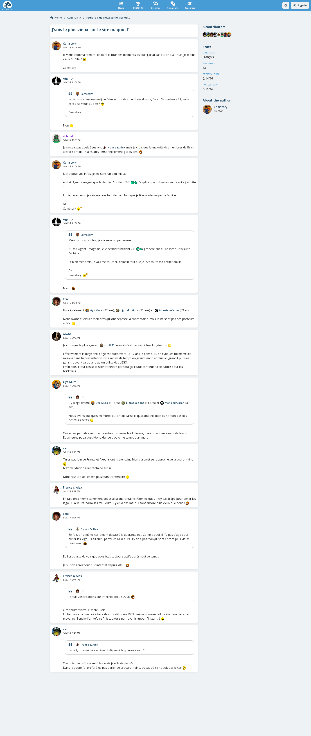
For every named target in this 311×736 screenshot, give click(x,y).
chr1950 (109, 345)
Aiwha (67, 334)
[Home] (7, 5)
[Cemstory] (56, 45)
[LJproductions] (118, 310)
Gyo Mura (96, 310)
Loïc (66, 299)
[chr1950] (101, 345)
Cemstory (70, 44)
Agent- (68, 78)
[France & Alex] (104, 147)
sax (65, 448)
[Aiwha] (56, 336)
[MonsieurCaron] (156, 310)
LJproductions (129, 310)
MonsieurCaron (169, 310)
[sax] (56, 450)
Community (74, 17)
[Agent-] (56, 80)
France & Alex (116, 147)
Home (58, 17)
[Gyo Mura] (87, 310)
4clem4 (68, 136)
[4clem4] (56, 138)
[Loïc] (56, 301)
